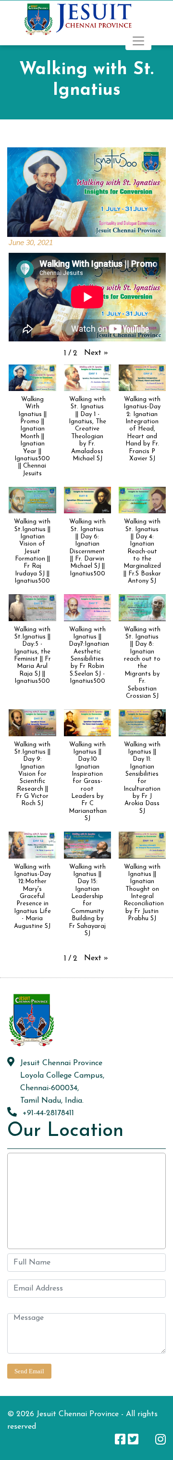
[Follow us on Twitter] (133, 1439)
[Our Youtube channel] (147, 1439)
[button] (96, 353)
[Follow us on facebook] (120, 1439)
